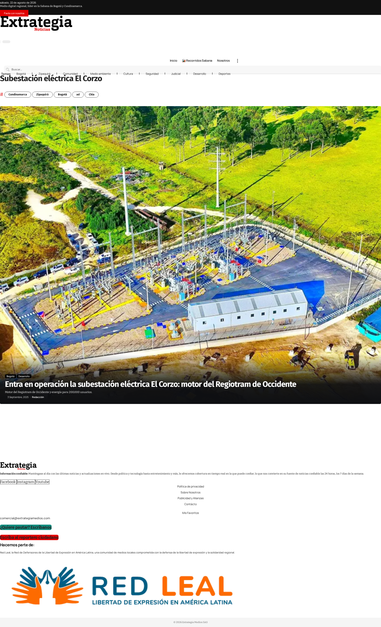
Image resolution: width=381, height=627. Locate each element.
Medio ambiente (100, 74)
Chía (91, 94)
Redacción (38, 397)
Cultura (128, 74)
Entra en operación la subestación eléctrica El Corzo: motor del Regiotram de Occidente (150, 384)
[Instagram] (238, 34)
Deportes (224, 74)
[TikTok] (242, 34)
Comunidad (70, 74)
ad (78, 94)
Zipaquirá (44, 74)
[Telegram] (246, 34)
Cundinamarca (18, 94)
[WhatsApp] (250, 34)
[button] (237, 61)
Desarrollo (199, 74)
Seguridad (152, 74)
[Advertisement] (119, 434)
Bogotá (21, 74)
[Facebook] (230, 34)
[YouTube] (234, 34)
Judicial (176, 74)
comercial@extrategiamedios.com (25, 518)
